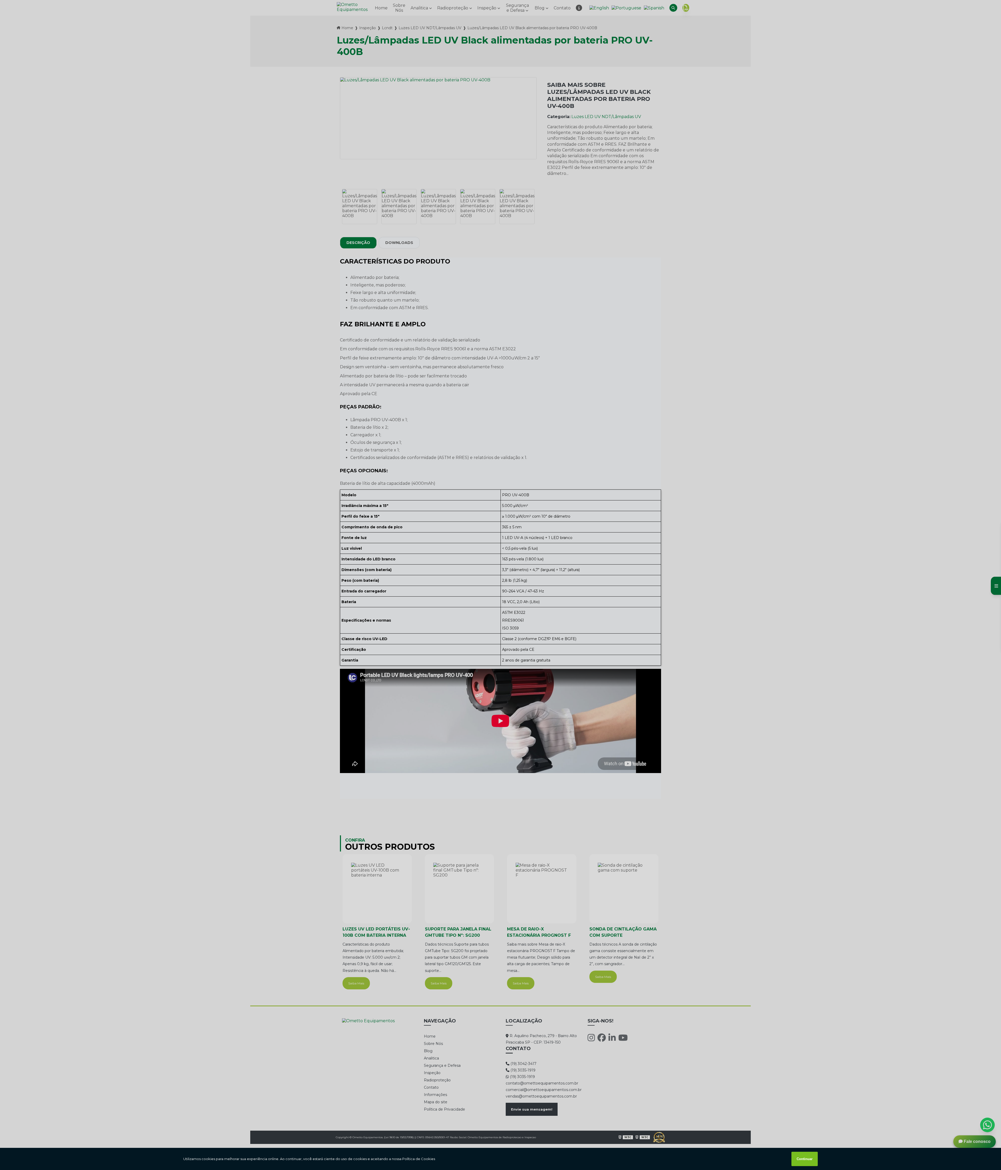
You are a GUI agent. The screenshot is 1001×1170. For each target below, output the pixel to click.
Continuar (805, 1159)
